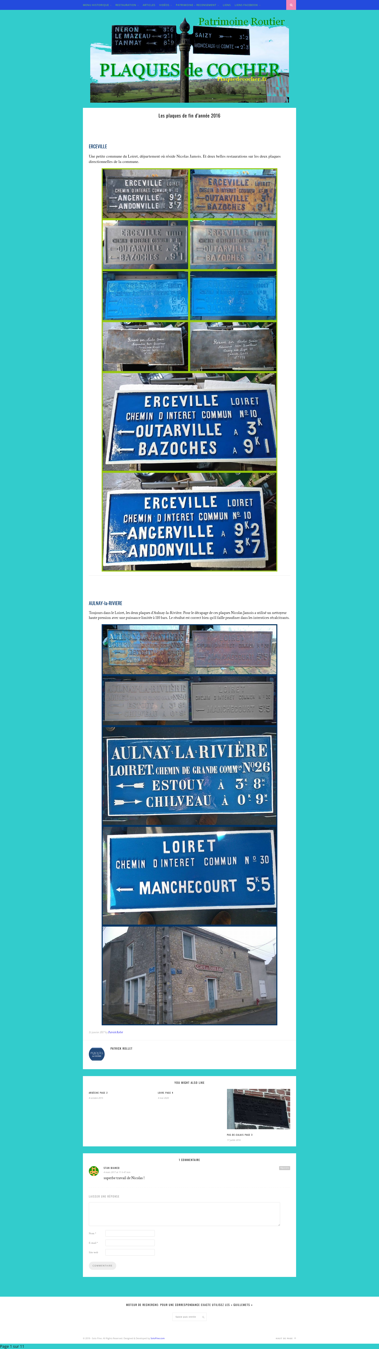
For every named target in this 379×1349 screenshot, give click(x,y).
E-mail (93, 1243)
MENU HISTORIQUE (96, 5)
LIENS (227, 5)
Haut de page (285, 1338)
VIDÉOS (164, 5)
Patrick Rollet (115, 1032)
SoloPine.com (158, 1338)
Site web (93, 1252)
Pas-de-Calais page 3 (240, 1134)
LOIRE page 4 (165, 1092)
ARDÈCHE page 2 (98, 1092)
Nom (92, 1233)
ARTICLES (149, 5)
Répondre (284, 1168)
